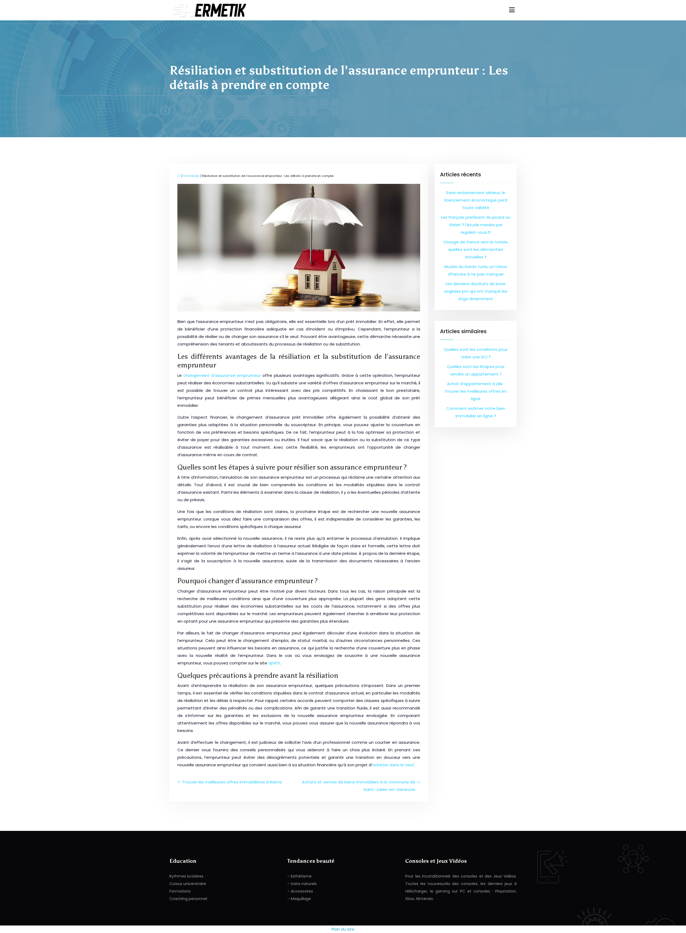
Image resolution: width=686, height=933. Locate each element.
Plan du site (343, 929)
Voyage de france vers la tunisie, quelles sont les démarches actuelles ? (475, 249)
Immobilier (191, 176)
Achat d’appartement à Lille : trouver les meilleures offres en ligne (476, 391)
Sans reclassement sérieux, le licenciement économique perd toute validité (475, 200)
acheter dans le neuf (393, 765)
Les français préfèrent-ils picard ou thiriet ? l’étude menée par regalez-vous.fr (475, 224)
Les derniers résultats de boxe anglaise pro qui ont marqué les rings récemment (475, 291)
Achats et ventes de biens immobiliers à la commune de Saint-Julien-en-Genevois (358, 785)
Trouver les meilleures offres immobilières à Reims (232, 782)
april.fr (274, 663)
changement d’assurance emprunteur (222, 375)
